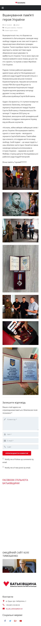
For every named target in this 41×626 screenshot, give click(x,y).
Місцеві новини (10, 28)
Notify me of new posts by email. (17, 468)
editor (17, 25)
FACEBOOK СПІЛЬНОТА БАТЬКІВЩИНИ (15, 481)
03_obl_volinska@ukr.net (14, 609)
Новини (19, 28)
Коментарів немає (11, 30)
